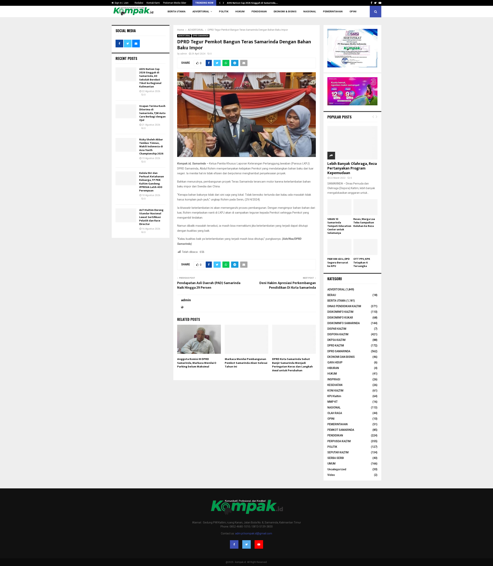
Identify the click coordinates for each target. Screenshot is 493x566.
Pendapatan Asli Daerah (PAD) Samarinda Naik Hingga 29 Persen (208, 285)
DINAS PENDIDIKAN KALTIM (344, 306)
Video (331, 474)
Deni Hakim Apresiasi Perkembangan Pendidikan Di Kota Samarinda (287, 285)
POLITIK (223, 11)
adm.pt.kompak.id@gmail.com (253, 533)
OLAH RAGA (334, 413)
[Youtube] (259, 544)
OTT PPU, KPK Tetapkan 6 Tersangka (361, 262)
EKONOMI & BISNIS (285, 11)
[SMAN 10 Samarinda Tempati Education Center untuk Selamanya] (339, 207)
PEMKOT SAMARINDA (340, 429)
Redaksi (139, 3)
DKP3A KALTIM (336, 339)
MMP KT (332, 401)
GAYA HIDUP (334, 362)
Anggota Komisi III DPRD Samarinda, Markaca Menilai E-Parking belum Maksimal (197, 363)
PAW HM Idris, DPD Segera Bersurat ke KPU (338, 262)
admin (183, 53)
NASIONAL (309, 11)
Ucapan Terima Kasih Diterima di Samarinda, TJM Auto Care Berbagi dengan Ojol (152, 113)
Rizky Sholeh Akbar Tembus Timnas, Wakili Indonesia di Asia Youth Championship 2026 (151, 146)
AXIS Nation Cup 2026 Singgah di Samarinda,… (252, 3)
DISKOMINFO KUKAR (340, 317)
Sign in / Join (121, 3)
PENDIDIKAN (259, 11)
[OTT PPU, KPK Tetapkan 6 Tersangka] (365, 247)
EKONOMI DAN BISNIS (341, 356)
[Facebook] (234, 544)
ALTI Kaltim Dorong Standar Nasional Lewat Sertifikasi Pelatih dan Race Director (151, 217)
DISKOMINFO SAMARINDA (343, 323)
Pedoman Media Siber (174, 3)
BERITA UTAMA (176, 11)
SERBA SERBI (335, 458)
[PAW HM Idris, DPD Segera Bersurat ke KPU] (339, 247)
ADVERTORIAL (200, 11)
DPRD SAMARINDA (201, 36)
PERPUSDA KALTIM (339, 441)
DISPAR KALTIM (336, 328)
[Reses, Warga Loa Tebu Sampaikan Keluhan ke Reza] (365, 207)
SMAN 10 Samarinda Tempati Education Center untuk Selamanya (339, 226)
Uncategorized (336, 469)
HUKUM (240, 11)
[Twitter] (246, 544)
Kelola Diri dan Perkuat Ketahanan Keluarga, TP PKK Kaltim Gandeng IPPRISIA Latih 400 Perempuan (151, 182)
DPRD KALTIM (335, 345)
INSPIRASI (333, 379)
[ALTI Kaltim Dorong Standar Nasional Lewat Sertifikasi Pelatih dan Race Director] (126, 215)
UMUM (331, 463)
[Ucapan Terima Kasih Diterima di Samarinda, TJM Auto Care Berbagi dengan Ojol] (126, 111)
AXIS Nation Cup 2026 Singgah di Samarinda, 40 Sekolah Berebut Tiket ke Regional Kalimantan (150, 78)
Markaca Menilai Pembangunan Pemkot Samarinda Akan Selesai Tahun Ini (246, 363)
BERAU (331, 295)
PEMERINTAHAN (333, 11)
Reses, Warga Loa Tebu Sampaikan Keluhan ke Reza (364, 222)
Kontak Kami (153, 3)
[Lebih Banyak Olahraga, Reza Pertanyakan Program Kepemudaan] (352, 142)
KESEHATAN (334, 385)
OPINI (353, 11)
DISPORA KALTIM (337, 334)
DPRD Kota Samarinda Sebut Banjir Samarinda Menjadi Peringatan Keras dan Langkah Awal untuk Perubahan (292, 365)
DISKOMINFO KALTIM (340, 311)
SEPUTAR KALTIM (338, 452)
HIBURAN (333, 368)
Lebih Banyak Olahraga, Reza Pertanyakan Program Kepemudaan (352, 168)
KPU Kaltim (334, 396)
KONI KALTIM (335, 390)
